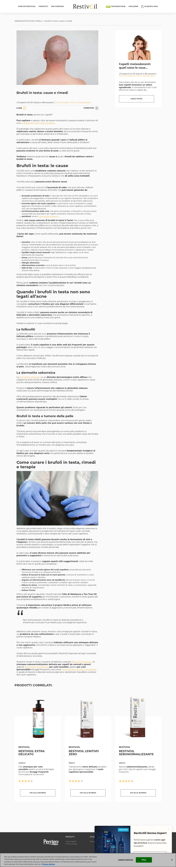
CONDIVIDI (89, 108)
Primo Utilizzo (71, 844)
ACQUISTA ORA (151, 6)
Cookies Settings (125, 860)
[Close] (172, 860)
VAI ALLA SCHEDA (38, 793)
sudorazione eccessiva (48, 217)
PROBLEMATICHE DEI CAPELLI (29, 21)
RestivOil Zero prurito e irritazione (79, 670)
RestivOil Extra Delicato (37, 667)
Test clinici (94, 841)
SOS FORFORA (57, 6)
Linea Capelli (71, 841)
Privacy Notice (48, 864)
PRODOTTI (43, 6)
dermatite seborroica (30, 377)
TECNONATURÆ (118, 6)
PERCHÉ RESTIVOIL (27, 6)
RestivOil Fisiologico (82, 662)
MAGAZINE (133, 6)
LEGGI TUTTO (136, 99)
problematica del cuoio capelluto (38, 123)
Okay (144, 860)
